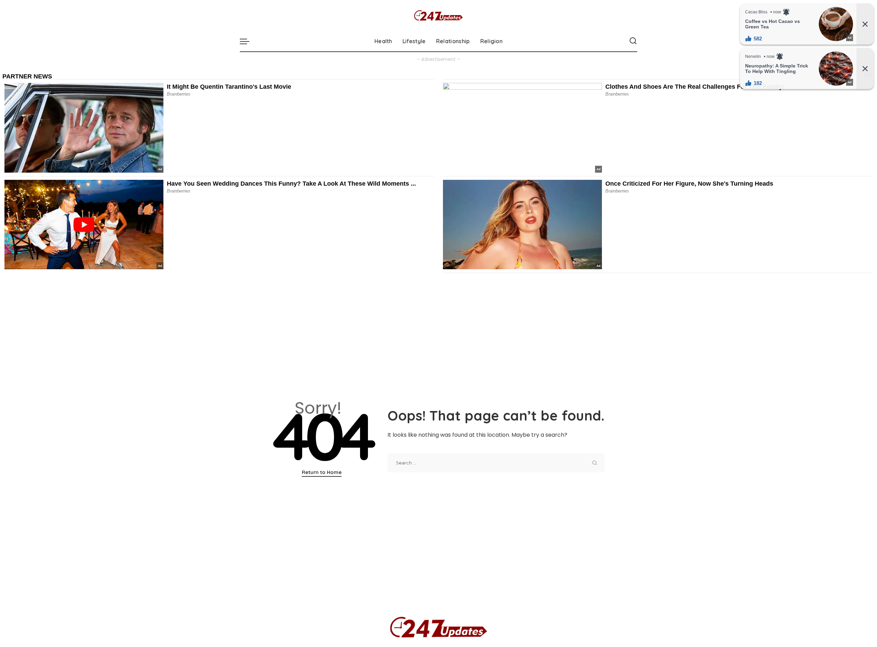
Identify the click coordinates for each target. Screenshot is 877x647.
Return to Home (322, 472)
